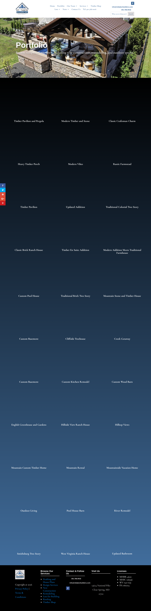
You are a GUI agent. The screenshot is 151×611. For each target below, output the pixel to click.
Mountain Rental (75, 467)
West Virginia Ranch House (75, 553)
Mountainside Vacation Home (122, 467)
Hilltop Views (122, 424)
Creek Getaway (122, 338)
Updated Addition (75, 207)
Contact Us (76, 9)
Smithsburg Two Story (29, 553)
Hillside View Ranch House (75, 424)
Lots (56, 9)
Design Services (50, 585)
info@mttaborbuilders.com (122, 7)
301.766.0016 (126, 10)
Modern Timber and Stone (75, 121)
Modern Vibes (75, 164)
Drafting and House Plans (49, 581)
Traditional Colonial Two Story (122, 207)
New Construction (49, 589)
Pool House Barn (75, 510)
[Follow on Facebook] (132, 3)
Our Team (71, 6)
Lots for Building (51, 596)
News (65, 9)
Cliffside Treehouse (75, 338)
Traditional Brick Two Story (75, 296)
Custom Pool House (28, 296)
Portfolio (60, 6)
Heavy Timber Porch (29, 164)
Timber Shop (96, 6)
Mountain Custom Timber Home (28, 467)
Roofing (47, 599)
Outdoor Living (29, 510)
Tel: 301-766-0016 (89, 9)
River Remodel (122, 510)
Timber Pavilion (28, 207)
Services (83, 6)
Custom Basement (28, 338)
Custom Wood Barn (122, 381)
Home (52, 6)
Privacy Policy (21, 588)
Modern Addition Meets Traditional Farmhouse (122, 251)
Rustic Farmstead (122, 164)
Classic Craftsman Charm (122, 121)
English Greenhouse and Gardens (28, 424)
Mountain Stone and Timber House (122, 296)
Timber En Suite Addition (75, 250)
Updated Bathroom (122, 553)
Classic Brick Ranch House (29, 250)
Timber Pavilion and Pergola (29, 121)
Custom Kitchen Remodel (75, 381)
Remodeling (49, 593)
